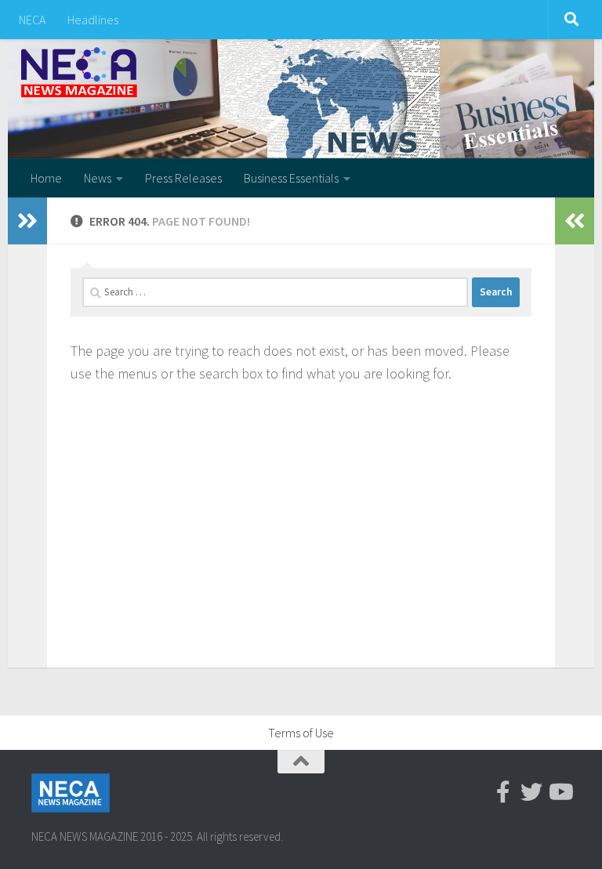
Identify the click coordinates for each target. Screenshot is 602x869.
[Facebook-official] (503, 792)
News (97, 178)
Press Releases (183, 178)
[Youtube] (560, 792)
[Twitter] (531, 792)
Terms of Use (301, 732)
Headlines (92, 19)
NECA (32, 19)
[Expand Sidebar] (27, 220)
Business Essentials (291, 178)
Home (46, 178)
